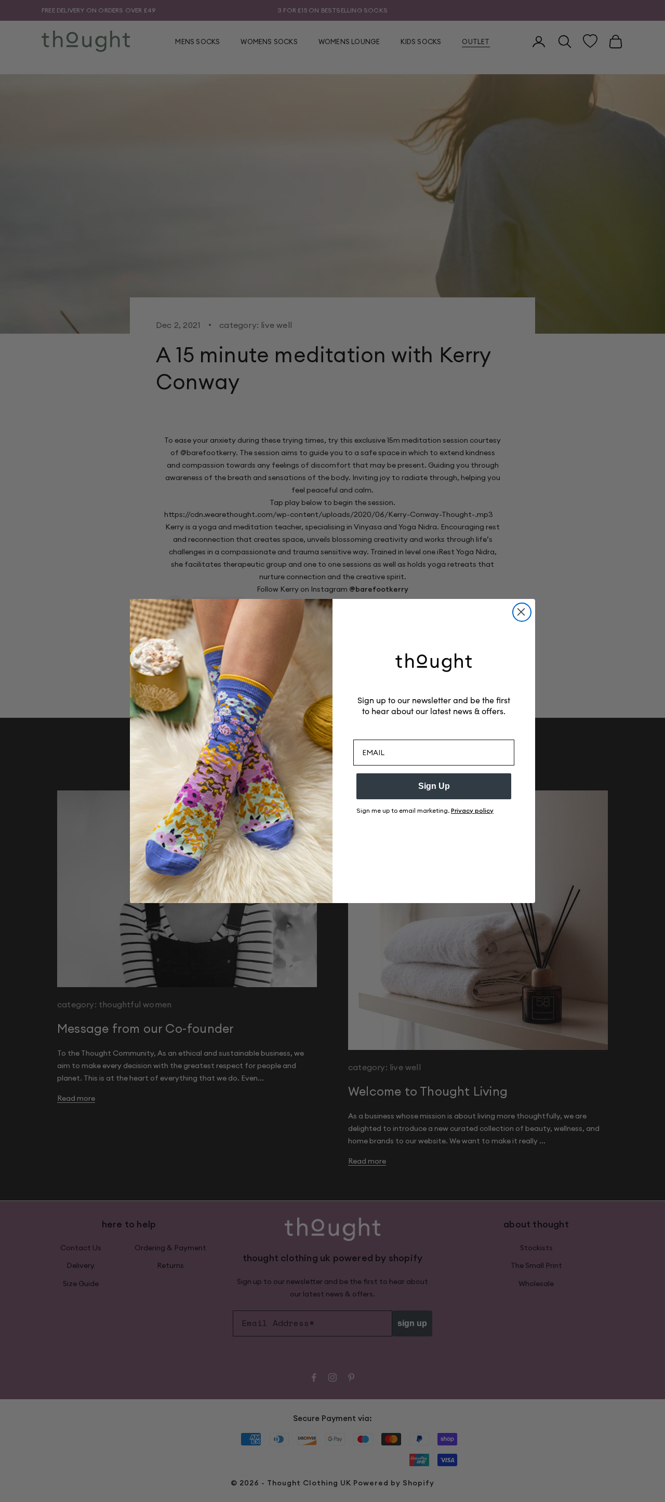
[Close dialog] (522, 612)
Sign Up (434, 786)
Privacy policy (472, 810)
